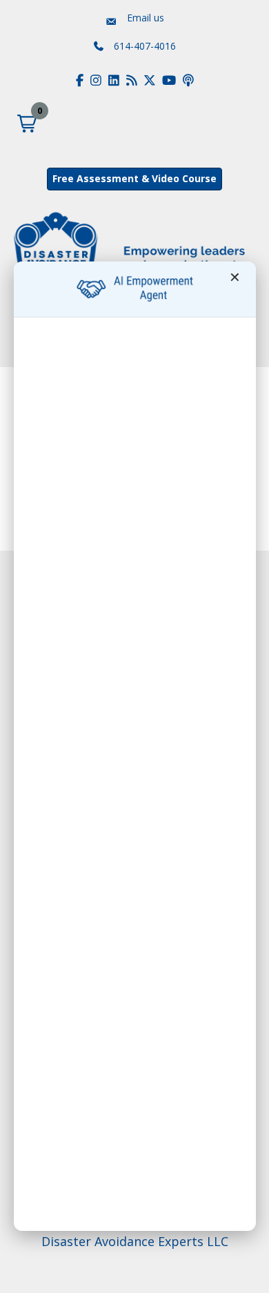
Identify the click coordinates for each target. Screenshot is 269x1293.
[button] (27, 123)
